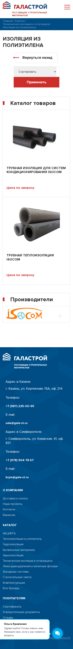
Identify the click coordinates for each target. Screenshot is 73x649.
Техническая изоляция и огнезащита (26, 24)
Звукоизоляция (13, 555)
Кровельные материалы (19, 550)
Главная (8, 21)
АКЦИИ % (9, 533)
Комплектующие (14, 583)
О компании (13, 490)
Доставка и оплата (15, 498)
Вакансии (9, 515)
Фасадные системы (16, 572)
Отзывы (8, 618)
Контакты (9, 509)
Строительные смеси (17, 577)
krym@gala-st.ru (17, 477)
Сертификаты (12, 606)
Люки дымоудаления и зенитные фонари (30, 566)
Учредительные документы (21, 612)
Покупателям (14, 598)
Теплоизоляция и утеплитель (22, 539)
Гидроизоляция (13, 544)
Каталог (20, 21)
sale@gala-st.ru (17, 423)
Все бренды (11, 588)
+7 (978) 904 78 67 (20, 460)
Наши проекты (12, 504)
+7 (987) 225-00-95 (20, 406)
